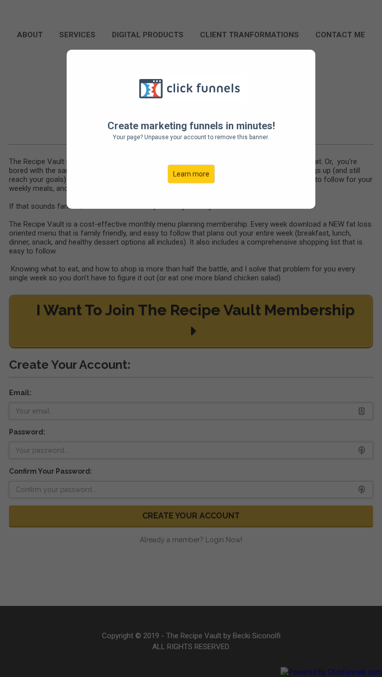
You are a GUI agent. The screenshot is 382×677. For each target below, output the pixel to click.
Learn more (191, 174)
